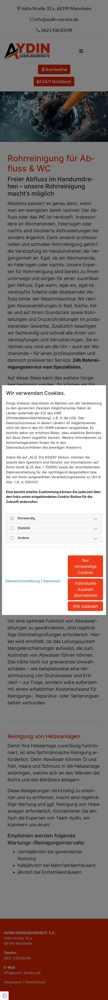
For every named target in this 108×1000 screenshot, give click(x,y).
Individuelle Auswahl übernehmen (85, 589)
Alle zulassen (85, 606)
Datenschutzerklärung (22, 581)
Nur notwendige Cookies (85, 566)
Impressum (51, 581)
